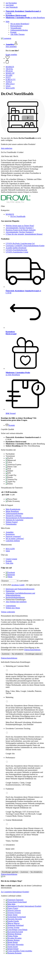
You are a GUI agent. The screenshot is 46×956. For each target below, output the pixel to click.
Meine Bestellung (12, 511)
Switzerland (21, 917)
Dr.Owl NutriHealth (17, 216)
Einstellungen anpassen (33, 654)
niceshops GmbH (17, 585)
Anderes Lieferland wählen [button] (11, 896)
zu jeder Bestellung (25, 18)
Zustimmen (6, 654)
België (15, 942)
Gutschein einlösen (13, 541)
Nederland (20, 925)
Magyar (17, 923)
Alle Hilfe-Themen (17, 34)
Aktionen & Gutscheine (14, 520)
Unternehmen (11, 606)
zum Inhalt (10, 5)
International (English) (33, 906)
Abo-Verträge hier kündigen (16, 602)
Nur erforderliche (17, 654)
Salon (8, 551)
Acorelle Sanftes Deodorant (16, 248)
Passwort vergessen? (13, 536)
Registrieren (10, 534)
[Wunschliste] (7, 58)
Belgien (17, 940)
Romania (18, 953)
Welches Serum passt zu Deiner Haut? (20, 226)
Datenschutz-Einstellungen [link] (16, 600)
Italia (13, 904)
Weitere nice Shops (13, 608)
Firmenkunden (11, 524)
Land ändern (23, 581)
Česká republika (26, 951)
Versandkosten (15, 28)
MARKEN (10, 214)
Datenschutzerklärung (32, 650)
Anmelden (9, 532)
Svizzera (17, 913)
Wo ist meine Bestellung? (19, 24)
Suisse (15, 915)
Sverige (16, 927)
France (15, 908)
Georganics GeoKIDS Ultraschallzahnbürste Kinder (25, 246)
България (19, 932)
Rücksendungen (16, 26)
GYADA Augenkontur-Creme (17, 252)
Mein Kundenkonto (13, 509)
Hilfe (7, 22)
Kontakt (13, 32)
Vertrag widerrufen (8, 612)
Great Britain (22, 930)
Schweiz (17, 910)
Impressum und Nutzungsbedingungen (20, 589)
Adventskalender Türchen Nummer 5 (19, 228)
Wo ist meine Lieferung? (15, 539)
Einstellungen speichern (10, 872)
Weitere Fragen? (12, 522)
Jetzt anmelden (11, 47)
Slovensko (20, 944)
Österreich (19, 900)
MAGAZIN (10, 549)
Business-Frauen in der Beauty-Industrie (21, 230)
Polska (15, 936)
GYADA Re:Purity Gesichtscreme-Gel (20, 243)
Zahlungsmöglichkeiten (19, 30)
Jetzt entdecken (6, 148)
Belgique (18, 934)
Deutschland (22, 902)
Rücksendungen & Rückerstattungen (19, 518)
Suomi (15, 947)
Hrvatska (18, 938)
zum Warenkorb (12, 7)
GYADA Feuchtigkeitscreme (16, 250)
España (16, 921)
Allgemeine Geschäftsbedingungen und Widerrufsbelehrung (20, 594)
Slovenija (18, 919)
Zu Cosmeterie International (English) (15, 892)
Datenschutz (10, 591)
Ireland (15, 949)
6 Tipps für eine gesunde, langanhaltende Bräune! (24, 234)
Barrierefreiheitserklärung (15, 597)
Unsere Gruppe (11, 559)
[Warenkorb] (25, 62)
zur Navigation (11, 3)
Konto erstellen (11, 55)
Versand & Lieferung (13, 516)
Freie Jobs (9, 563)
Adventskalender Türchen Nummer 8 (19, 232)
